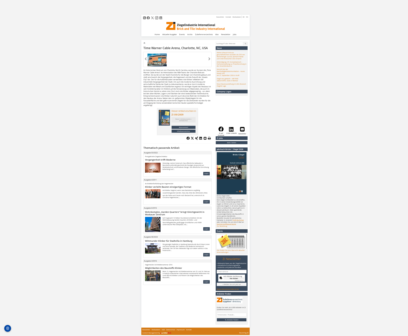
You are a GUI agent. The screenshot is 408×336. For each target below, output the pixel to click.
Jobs (234, 34)
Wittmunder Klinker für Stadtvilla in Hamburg (168, 240)
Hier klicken (234, 278)
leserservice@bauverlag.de (226, 224)
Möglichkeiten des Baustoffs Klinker (163, 268)
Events (182, 34)
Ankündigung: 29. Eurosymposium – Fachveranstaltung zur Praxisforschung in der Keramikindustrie (231, 64)
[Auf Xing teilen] (196, 139)
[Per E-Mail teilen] (205, 138)
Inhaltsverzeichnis (183, 131)
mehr (206, 173)
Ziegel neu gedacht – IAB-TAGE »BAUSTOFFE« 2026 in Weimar (227, 80)
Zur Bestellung (222, 226)
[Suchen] (245, 43)
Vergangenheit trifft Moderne (160, 159)
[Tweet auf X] (192, 139)
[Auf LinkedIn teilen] (201, 139)
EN (247, 17)
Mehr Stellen (231, 143)
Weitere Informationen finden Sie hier (228, 289)
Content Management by (151, 333)
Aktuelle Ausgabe (169, 34)
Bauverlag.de (244, 333)
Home (157, 34)
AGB (163, 330)
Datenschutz (170, 330)
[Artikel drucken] (209, 138)
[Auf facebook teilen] (188, 139)
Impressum (181, 330)
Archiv (190, 34)
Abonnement (183, 127)
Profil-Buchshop (238, 220)
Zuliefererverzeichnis (204, 34)
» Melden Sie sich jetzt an (232, 284)
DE (244, 17)
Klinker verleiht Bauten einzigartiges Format (168, 186)
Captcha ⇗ (239, 280)
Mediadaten (236, 17)
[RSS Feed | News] (144, 18)
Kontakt (228, 17)
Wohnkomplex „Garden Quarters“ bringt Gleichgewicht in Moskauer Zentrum (174, 213)
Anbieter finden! (232, 320)
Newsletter (220, 17)
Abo (217, 34)
